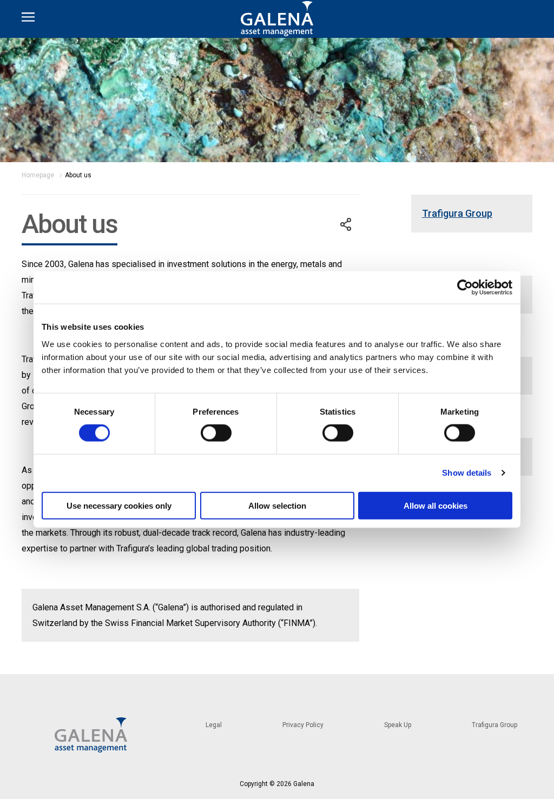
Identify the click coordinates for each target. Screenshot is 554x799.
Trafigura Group (457, 213)
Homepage (38, 175)
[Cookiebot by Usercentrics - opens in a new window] (465, 287)
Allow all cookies (435, 505)
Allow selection (277, 505)
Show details (466, 472)
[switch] (216, 433)
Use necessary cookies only (119, 505)
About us (78, 175)
